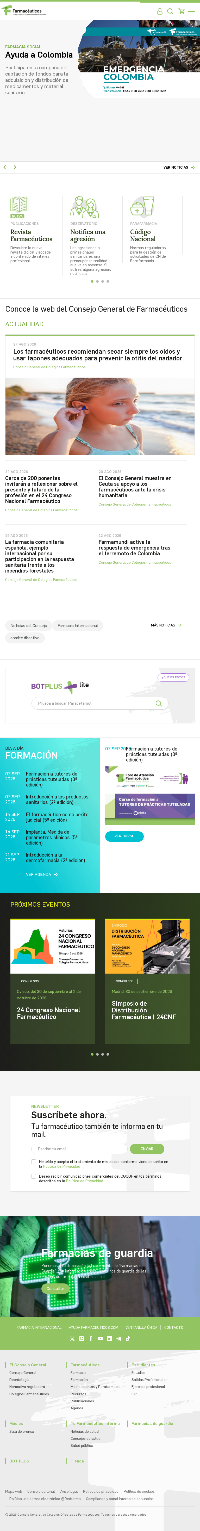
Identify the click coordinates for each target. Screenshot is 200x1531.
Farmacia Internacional (78, 625)
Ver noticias (176, 167)
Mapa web (13, 1491)
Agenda (77, 1408)
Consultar (55, 1288)
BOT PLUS (19, 1461)
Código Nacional (143, 235)
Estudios (139, 1372)
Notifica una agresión (87, 235)
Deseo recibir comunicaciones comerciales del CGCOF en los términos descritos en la (100, 1178)
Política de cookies (139, 1491)
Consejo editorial (41, 1491)
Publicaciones (82, 1401)
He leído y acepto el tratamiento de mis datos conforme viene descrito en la (103, 1164)
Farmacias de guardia (152, 1423)
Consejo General (22, 1372)
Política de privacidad (100, 1491)
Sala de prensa (21, 1431)
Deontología (19, 1380)
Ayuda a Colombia (39, 55)
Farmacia (78, 1372)
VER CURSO (125, 836)
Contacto (173, 1327)
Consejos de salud (86, 1438)
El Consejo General (27, 1364)
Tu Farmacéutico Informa (95, 1423)
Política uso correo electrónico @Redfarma (45, 1499)
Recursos (78, 1394)
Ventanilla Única (141, 1327)
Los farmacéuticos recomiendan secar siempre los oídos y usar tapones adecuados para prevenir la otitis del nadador (97, 355)
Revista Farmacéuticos (31, 235)
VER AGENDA (38, 874)
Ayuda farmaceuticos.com (93, 1327)
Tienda (77, 1461)
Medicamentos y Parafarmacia (96, 1387)
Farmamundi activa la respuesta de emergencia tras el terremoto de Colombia (134, 547)
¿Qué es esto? (173, 677)
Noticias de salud (85, 1431)
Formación (79, 1380)
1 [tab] (92, 281)
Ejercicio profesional (148, 1387)
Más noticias (163, 625)
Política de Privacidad (61, 1166)
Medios (16, 1423)
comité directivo (25, 637)
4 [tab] (108, 281)
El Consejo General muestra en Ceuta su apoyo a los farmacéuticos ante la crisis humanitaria (135, 486)
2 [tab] (97, 281)
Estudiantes (143, 1364)
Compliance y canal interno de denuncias (120, 1499)
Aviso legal (69, 1491)
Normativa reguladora (27, 1387)
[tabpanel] (40, 229)
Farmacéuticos (85, 1364)
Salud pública (82, 1445)
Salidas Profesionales (149, 1380)
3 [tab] (102, 281)
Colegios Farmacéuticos (29, 1394)
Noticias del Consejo (28, 625)
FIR (134, 1394)
